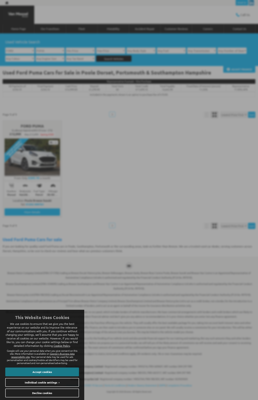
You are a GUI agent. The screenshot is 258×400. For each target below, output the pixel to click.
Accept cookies (42, 372)
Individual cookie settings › (42, 382)
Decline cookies (42, 393)
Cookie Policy (62, 345)
